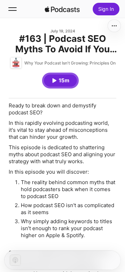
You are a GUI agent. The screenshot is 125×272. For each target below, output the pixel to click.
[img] (62, 9)
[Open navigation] (12, 9)
